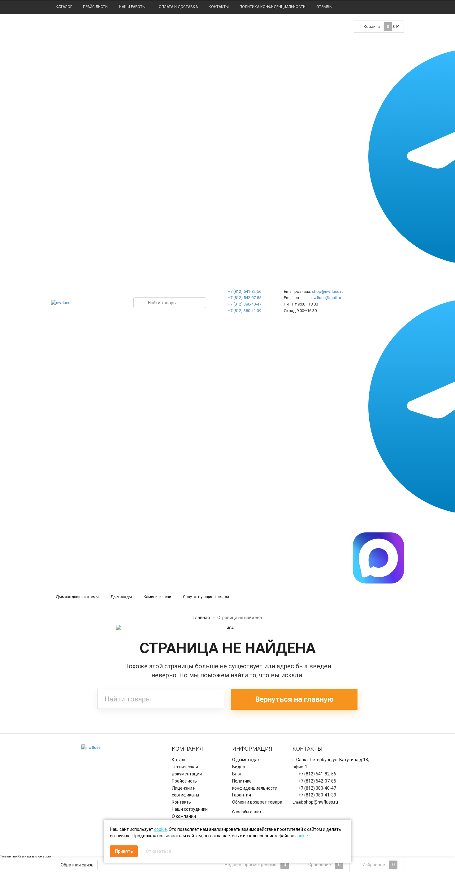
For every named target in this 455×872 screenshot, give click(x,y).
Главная (201, 617)
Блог (237, 773)
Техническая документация (187, 770)
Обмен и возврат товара (257, 802)
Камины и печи (157, 596)
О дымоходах (246, 759)
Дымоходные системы (77, 596)
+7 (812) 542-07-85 (244, 297)
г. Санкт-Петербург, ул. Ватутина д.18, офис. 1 (330, 763)
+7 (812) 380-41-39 (244, 310)
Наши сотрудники (190, 809)
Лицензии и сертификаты (185, 792)
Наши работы (132, 7)
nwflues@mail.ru (326, 297)
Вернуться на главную (294, 699)
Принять (124, 851)
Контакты (219, 7)
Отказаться (158, 851)
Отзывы (324, 7)
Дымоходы (121, 596)
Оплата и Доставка (178, 7)
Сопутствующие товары (206, 596)
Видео (238, 766)
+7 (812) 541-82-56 (244, 291)
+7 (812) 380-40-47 (244, 304)
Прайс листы (95, 7)
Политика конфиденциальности (273, 7)
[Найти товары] (214, 699)
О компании (184, 816)
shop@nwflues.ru (328, 291)
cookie (160, 829)
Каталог (64, 7)
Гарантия (241, 794)
